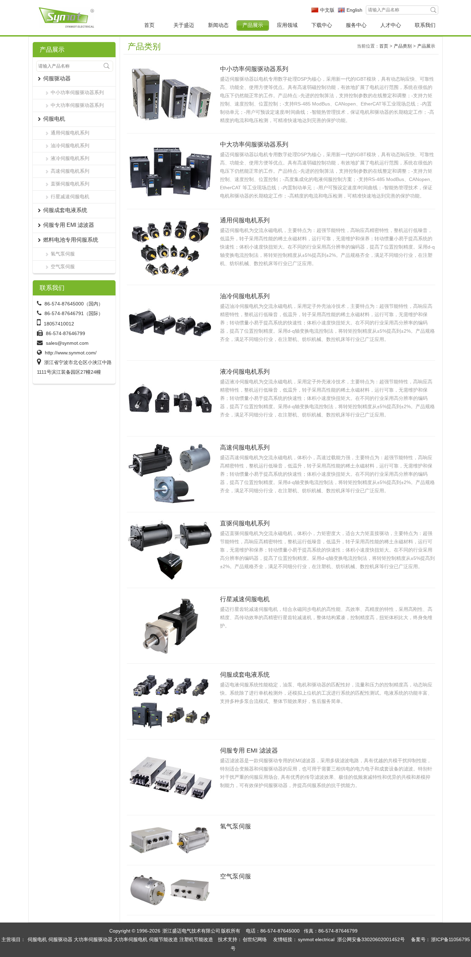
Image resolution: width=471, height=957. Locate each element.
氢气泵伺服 (63, 253)
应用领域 (287, 25)
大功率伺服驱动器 (93, 939)
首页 (149, 25)
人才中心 (390, 25)
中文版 (327, 10)
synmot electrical (316, 939)
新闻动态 (218, 25)
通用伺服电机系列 (70, 132)
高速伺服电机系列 (70, 171)
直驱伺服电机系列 (70, 184)
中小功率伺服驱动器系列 (77, 92)
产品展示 (252, 25)
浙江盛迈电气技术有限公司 (191, 931)
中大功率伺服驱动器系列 (77, 105)
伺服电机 (37, 939)
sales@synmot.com (67, 343)
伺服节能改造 (163, 939)
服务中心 (356, 25)
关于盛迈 (183, 25)
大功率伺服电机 (131, 939)
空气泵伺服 (63, 266)
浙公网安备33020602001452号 (371, 939)
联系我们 (425, 25)
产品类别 (403, 46)
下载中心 (321, 25)
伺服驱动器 (60, 939)
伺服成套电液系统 (245, 674)
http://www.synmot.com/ (71, 352)
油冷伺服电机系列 (70, 145)
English (354, 10)
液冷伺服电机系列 (70, 158)
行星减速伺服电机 (70, 196)
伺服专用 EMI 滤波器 (249, 750)
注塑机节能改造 (196, 939)
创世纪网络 (255, 939)
